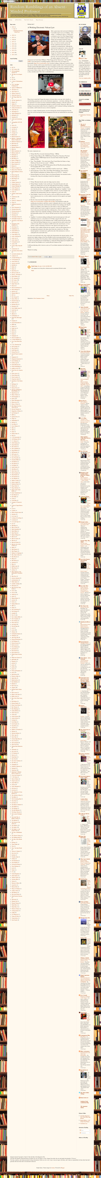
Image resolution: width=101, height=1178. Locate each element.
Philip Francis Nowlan (17, 654)
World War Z (15, 907)
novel (13, 628)
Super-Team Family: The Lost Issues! (85, 285)
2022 (13, 35)
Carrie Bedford (15, 189)
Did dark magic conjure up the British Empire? (85, 544)
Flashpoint (14, 335)
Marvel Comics (15, 538)
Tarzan (13, 784)
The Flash (14, 801)
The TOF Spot (84, 451)
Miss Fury (14, 576)
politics (13, 667)
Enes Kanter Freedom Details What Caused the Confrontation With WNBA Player (85, 145)
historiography (15, 396)
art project (14, 127)
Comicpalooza (15, 242)
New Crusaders (15, 618)
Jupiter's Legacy (15, 480)
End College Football (85, 903)
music (13, 596)
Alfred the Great (15, 95)
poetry (13, 665)
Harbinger (14, 384)
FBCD (13, 330)
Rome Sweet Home (16, 705)
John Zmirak (14, 474)
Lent (13, 508)
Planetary (14, 661)
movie (13, 590)
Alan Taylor (14, 91)
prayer (13, 668)
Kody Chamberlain (16, 493)
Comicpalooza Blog (85, 1035)
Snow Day (14, 737)
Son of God (14, 740)
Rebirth (13, 683)
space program (15, 742)
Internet (13, 422)
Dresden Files (15, 304)
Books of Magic (15, 160)
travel (13, 868)
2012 (13, 52)
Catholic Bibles (84, 799)
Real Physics (83, 401)
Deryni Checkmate (16, 287)
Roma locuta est (84, 1097)
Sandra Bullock (15, 710)
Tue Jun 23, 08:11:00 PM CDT (45, 266)
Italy (13, 435)
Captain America (15, 182)
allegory (13, 102)
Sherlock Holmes (15, 733)
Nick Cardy (14, 622)
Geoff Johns (14, 350)
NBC (13, 605)
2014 (13, 48)
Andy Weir (14, 109)
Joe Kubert (14, 465)
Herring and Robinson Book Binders (17, 390)
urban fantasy (15, 875)
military (13, 570)
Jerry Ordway (15, 456)
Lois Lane (14, 516)
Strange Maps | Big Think (85, 541)
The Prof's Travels (28, 20)
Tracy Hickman (15, 866)
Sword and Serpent (16, 775)
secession (14, 727)
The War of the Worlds (17, 839)
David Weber (15, 276)
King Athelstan (15, 488)
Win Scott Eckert (15, 894)
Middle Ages (14, 566)
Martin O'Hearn (15, 535)
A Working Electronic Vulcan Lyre (18, 31)
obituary (13, 632)
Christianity (14, 213)
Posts (82, 1130)
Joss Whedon (14, 478)
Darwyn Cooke (15, 272)
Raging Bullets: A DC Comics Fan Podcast (85, 1121)
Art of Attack (84, 995)
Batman (13, 134)
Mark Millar (14, 531)
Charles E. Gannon (16, 200)
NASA (13, 602)
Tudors (13, 870)
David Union (34, 266)
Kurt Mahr (14, 496)
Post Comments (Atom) (39, 298)
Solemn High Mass (16, 739)
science (13, 714)
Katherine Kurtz (15, 484)
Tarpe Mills (14, 782)
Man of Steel (14, 527)
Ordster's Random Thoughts (85, 754)
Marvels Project (15, 542)
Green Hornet (15, 375)
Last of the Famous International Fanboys (85, 560)
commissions (14, 248)
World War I (14, 905)
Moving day (89, 779)
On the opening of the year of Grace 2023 (85, 524)
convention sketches (16, 254)
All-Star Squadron (16, 100)
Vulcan (13, 881)
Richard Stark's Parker (17, 689)
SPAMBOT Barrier (85, 643)
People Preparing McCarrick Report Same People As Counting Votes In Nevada (84, 589)
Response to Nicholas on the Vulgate (85, 997)
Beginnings (14, 145)
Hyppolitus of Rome (16, 411)
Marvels (13, 540)
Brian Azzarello (15, 162)
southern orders (84, 218)
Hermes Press (15, 388)
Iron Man (14, 424)
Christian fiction (15, 209)
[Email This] (45, 257)
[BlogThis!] (46, 257)
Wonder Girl (14, 901)
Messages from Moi (85, 918)
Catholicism (14, 196)
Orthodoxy (14, 635)
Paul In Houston (84, 642)
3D (12, 77)
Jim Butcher (14, 461)
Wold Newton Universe (17, 896)
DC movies (14, 282)
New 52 (13, 615)
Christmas (14, 215)
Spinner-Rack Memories (17, 746)
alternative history (16, 106)
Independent (14, 420)
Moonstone (14, 585)
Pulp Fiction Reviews (84, 327)
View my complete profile (85, 78)
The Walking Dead (16, 837)
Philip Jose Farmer (16, 657)
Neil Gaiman (14, 611)
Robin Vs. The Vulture (88, 288)
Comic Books (15, 234)
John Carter (14, 471)
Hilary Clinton (15, 394)
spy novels (14, 751)
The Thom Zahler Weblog (85, 1093)
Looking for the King (16, 518)
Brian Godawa (15, 164)
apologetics (14, 115)
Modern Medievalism (84, 706)
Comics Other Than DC (17, 245)
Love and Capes (15, 521)
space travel (14, 744)
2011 (13, 54)
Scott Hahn (14, 722)
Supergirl (14, 768)
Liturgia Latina (84, 522)
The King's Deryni (16, 812)
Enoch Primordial (16, 322)
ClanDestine (14, 229)
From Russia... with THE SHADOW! (88, 1017)
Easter (13, 312)
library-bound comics (16, 512)
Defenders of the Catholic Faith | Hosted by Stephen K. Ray (85, 474)
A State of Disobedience (17, 81)
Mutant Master (15, 598)
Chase (13, 202)
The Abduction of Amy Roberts (17, 792)
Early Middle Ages (16, 308)
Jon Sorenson (15, 476)
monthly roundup (15, 583)
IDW (13, 415)
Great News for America (17, 370)
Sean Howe (14, 725)
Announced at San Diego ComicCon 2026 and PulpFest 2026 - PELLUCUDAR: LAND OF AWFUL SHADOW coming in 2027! (85, 378)
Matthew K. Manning (16, 553)
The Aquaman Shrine (84, 1106)
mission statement (16, 578)
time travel (14, 853)
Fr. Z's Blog (83, 418)
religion (13, 687)
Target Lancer (15, 780)
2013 (13, 50)
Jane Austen (14, 446)
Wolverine (14, 899)
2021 (13, 37)
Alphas (13, 104)
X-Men (13, 912)
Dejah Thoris (15, 284)
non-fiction (14, 624)
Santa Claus (14, 712)
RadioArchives (15, 680)
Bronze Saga (14, 175)
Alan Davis (14, 89)
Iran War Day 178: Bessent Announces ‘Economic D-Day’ (85, 154)
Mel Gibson (14, 560)
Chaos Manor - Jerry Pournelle (86, 658)
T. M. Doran (14, 777)
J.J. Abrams (14, 441)
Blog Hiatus (83, 1036)
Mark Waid (14, 533)
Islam (13, 431)
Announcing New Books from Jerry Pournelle (84, 662)
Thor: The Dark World (17, 848)
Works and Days (84, 902)
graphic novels (15, 368)
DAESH (13, 265)
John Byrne (14, 469)
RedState (83, 141)
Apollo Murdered (15, 113)
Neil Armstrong (15, 609)
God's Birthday (15, 361)
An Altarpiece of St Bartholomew (88, 176)
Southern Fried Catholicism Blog (85, 1101)
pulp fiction (14, 674)
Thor (13, 846)
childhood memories (16, 204)
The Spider (14, 827)
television (14, 788)
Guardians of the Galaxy (17, 381)
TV (12, 872)
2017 (13, 41)
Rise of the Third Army (17, 698)
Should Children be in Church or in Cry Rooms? (85, 960)
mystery (13, 600)
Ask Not (13, 129)
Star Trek (14, 759)
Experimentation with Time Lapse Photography (85, 1054)
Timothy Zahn (15, 857)
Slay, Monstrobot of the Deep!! (85, 730)
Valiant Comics (15, 877)
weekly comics (15, 890)
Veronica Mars (15, 879)
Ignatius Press (15, 416)
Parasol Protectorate (16, 639)
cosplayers (14, 255)
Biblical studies (15, 153)
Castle (13, 191)
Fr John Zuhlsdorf (16, 339)
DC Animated (15, 278)
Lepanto (13, 510)
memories (14, 562)
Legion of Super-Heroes (17, 505)
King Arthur (14, 486)
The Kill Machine (16, 810)
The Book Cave (83, 1123)
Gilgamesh (14, 357)
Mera (13, 564)
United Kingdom (15, 873)
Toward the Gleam (16, 864)
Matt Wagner (14, 551)
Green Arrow (15, 373)
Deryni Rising (15, 289)
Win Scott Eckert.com (83, 369)
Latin (13, 498)
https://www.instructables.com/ (41, 63)
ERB (13, 324)
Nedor (13, 607)
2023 (13, 27)
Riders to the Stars (16, 694)
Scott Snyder (14, 724)
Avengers (14, 133)
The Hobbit (14, 806)
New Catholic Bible (16, 617)
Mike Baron (14, 568)
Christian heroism (16, 211)
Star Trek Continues (16, 760)
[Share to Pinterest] (51, 257)
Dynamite (14, 306)
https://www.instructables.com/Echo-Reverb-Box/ (43, 201)
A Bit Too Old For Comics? (85, 814)
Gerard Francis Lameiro (17, 354)
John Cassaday (15, 473)
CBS (13, 198)
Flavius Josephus (15, 337)
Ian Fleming (14, 413)
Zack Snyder (14, 920)
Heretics (13, 386)
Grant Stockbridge (16, 366)
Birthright (14, 154)
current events (15, 263)
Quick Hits (14, 678)
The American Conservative (84, 151)
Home (10, 20)
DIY (13, 295)
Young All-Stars (15, 916)
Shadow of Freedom (16, 729)
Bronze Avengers (15, 168)
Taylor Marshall (15, 786)
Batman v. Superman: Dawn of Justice (16, 139)
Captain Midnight (15, 186)
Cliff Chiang (14, 232)
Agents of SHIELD (16, 87)
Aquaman (14, 117)
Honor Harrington (16, 400)
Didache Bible (15, 293)
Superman (14, 770)
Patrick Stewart (15, 643)
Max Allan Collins (16, 555)
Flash (13, 334)
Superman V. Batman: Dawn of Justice (16, 772)
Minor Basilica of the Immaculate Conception (17, 572)
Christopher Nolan (16, 216)
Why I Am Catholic (85, 859)
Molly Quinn (14, 582)
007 (12, 67)
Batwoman (14, 143)
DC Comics (14, 280)
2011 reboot (14, 69)
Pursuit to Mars (15, 676)
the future (14, 802)
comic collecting (15, 236)
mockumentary (15, 580)
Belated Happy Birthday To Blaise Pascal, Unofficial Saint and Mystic (86, 862)
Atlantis (13, 131)
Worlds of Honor (15, 908)
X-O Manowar (15, 914)
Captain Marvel (15, 184)
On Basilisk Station (16, 633)
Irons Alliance (15, 426)
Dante (13, 269)
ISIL (13, 428)
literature (14, 514)
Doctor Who (14, 299)
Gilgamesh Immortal (16, 359)
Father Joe (14, 328)
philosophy (14, 659)
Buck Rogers (14, 178)
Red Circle (14, 685)
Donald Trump (15, 300)
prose (13, 672)
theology (14, 842)
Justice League (15, 482)
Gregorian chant (15, 379)
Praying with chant (85, 607)
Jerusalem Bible (15, 459)
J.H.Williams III (15, 439)
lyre (12, 523)
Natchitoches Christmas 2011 (85, 115)
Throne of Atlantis (16, 851)
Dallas (13, 267)
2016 (13, 44)
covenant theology (16, 257)
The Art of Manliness (83, 124)
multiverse (14, 594)
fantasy (13, 326)
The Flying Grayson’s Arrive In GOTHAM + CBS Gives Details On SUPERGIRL (85, 980)
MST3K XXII (89, 939)
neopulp (13, 613)
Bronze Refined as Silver (17, 171)
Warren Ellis (14, 887)
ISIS (13, 429)
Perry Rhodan (15, 647)
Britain (13, 166)
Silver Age (14, 735)
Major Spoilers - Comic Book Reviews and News (86, 438)
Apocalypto (14, 111)
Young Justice (15, 918)
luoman (53, 1167)
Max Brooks (14, 556)
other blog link (15, 637)
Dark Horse (14, 270)
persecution (14, 648)
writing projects (15, 910)
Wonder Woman (15, 903)
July (14, 29)
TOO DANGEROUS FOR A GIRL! (85, 777)
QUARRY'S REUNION (88, 332)
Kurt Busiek (14, 494)
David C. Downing (16, 274)
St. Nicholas (14, 753)
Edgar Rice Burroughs (17, 317)
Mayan (13, 558)
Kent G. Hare (83, 58)
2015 (13, 46)
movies (13, 592)
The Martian (14, 820)
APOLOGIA (18, 20)
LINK (29, 61)
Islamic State (14, 433)
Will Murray (14, 892)
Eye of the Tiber (84, 586)
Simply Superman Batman (85, 975)
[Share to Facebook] (49, 257)
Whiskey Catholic (85, 958)
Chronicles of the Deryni (17, 220)
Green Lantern (15, 377)
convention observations (17, 250)
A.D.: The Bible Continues (15, 85)
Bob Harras (14, 158)
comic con (14, 238)
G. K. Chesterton (15, 344)
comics (13, 243)
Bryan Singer (15, 176)
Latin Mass (14, 500)
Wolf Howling (84, 879)
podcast (13, 663)
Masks (13, 547)
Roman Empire (15, 703)
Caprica (13, 180)
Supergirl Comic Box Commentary (86, 195)
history (13, 398)
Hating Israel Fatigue (85, 352)
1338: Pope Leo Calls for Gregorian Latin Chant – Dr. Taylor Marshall (85, 310)
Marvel (13, 536)
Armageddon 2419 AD (17, 122)
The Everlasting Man (16, 799)
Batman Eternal (15, 136)
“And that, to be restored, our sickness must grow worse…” (85, 421)
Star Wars (14, 762)
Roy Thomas (14, 707)
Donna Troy (14, 302)
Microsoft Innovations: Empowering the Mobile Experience (85, 626)
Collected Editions (85, 496)
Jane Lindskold (15, 448)
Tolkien (13, 858)
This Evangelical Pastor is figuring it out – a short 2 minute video (85, 479)
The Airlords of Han (16, 795)
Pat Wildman (15, 641)
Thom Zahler (15, 844)
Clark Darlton (15, 230)
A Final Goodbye (84, 800)
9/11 (13, 79)
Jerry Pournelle (15, 458)
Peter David (14, 650)
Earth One (14, 310)
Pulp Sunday (84, 1012)
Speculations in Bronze (84, 1070)
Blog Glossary (39, 20)
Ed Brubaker (14, 315)
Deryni (13, 285)
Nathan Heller (15, 603)
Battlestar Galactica (16, 141)
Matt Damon (14, 549)
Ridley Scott (14, 696)
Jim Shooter (14, 463)
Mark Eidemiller (15, 529)
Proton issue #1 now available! (89, 759)
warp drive (14, 885)
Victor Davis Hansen (85, 351)
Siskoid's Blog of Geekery (84, 256)
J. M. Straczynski (15, 437)
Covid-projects (15, 259)
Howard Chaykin (15, 409)
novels (13, 630)
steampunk (14, 764)
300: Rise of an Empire (17, 74)
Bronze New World (16, 169)
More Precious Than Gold (16, 588)
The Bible (14, 797)
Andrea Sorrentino (16, 107)
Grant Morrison (15, 364)
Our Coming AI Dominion (84, 402)
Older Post (71, 295)
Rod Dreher (14, 701)
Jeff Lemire (14, 454)
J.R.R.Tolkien (15, 443)
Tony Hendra (15, 862)
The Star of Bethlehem (17, 832)
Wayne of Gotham (16, 888)
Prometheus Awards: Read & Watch (88, 456)
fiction (13, 332)
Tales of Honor (15, 779)
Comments (83, 1133)
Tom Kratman (15, 860)
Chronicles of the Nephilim (15, 224)
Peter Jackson (15, 652)
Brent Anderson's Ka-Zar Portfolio (89, 842)
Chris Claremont (15, 207)
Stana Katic (14, 757)
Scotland (14, 720)
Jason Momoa (15, 450)
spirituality (14, 749)
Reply (32, 270)
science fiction (15, 716)
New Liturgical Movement (84, 171)
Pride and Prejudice (16, 670)
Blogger (62, 1167)
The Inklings (14, 808)
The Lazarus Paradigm (17, 814)
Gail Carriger (15, 346)
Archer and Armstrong (17, 119)
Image (13, 418)
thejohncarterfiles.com (85, 622)
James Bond (14, 444)
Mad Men (14, 525)
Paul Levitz (14, 645)
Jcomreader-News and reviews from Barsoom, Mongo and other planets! (85, 679)
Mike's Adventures (85, 1051)
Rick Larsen (14, 692)
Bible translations (15, 151)
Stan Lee (14, 755)
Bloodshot (14, 156)
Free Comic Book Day (17, 341)
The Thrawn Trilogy (16, 835)
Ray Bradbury (15, 682)
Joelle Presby (15, 467)
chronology (14, 227)
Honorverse (14, 402)
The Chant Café (84, 606)
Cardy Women (15, 188)
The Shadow (14, 825)
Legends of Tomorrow (17, 502)
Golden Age (14, 362)
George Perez (15, 352)
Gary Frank (14, 348)
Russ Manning (15, 709)
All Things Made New (17, 97)
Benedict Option (15, 147)
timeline (13, 855)
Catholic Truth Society (17, 193)
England (13, 320)
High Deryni (14, 393)
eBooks (13, 313)
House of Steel (15, 404)
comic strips (14, 240)
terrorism (14, 790)
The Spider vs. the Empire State (16, 829)
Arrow (13, 125)
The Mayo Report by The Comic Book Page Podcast (85, 1117)
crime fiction (14, 261)
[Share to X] (48, 257)
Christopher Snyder (16, 218)
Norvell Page (15, 626)
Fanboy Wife (84, 938)
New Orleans (14, 620)
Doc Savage (14, 297)
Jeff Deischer (14, 452)
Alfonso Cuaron (15, 93)
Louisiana (14, 520)
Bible (13, 149)
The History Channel (16, 804)
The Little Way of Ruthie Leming (16, 817)
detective (14, 291)
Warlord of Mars (15, 883)
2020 (13, 39)
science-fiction (15, 718)
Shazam (13, 731)
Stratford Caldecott (16, 766)
